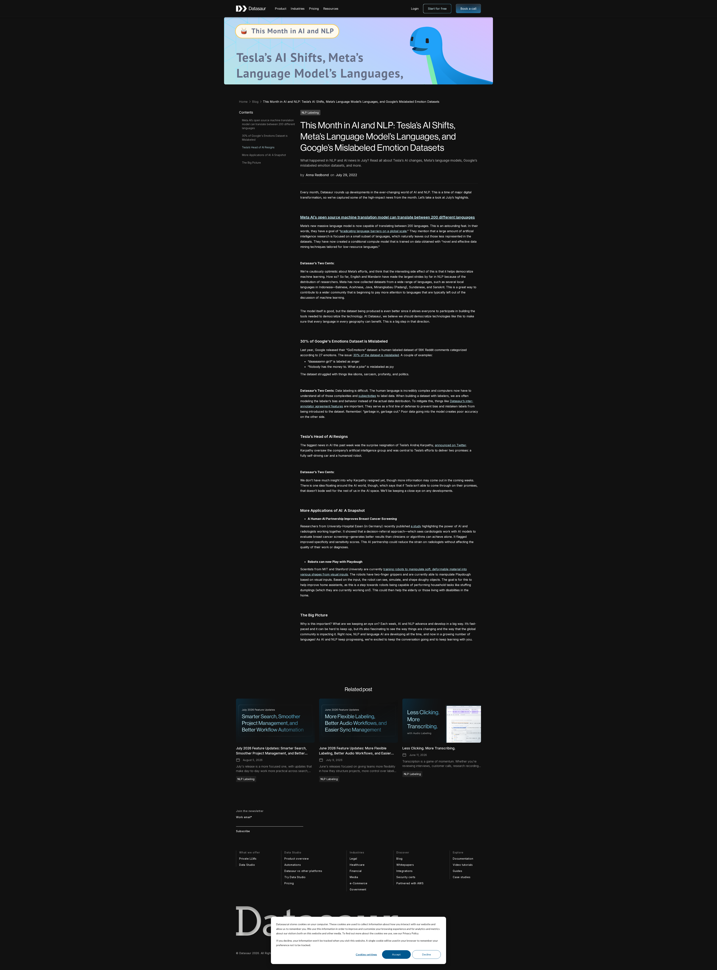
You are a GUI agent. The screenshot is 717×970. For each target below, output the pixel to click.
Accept (396, 954)
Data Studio (247, 864)
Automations (292, 864)
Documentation (463, 858)
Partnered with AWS (409, 883)
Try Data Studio (295, 877)
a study (416, 526)
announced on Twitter (450, 445)
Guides (457, 870)
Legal (353, 858)
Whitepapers (405, 864)
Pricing (314, 8)
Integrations (404, 870)
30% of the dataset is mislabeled (376, 355)
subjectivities (367, 396)
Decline (426, 954)
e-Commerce (358, 883)
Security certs (405, 877)
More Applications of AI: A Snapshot (264, 155)
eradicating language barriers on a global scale (373, 231)
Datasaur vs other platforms (303, 870)
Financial (356, 870)
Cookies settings (366, 954)
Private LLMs (248, 858)
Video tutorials (463, 864)
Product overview (296, 858)
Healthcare (357, 864)
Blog (399, 858)
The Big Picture (251, 162)
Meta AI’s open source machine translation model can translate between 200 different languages (268, 124)
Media (354, 877)
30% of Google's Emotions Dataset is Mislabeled (265, 137)
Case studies (462, 877)
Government (358, 889)
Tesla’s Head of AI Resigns (258, 147)
